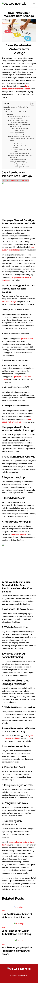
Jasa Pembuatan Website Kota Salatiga (19, 14)
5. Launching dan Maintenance (21, 167)
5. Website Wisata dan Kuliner (21, 153)
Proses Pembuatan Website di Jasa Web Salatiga (21, 156)
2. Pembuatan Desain (19, 161)
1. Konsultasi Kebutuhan (19, 159)
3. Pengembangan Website (20, 163)
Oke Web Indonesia (18, 976)
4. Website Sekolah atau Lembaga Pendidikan (22, 150)
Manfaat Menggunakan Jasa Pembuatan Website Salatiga (19, 121)
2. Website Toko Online (19, 144)
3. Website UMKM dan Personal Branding (21, 146)
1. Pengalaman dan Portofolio (20, 128)
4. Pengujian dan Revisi (19, 165)
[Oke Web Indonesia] (14, 3)
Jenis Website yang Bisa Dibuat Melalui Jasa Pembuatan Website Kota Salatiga (22, 138)
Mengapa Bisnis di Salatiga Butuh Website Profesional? (20, 117)
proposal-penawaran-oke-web (15, 180)
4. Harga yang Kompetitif (20, 134)
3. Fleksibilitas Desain (19, 132)
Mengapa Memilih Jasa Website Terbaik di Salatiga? (20, 125)
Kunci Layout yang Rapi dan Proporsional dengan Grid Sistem (17, 951)
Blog (3, 911)
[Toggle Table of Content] (31, 104)
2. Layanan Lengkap (18, 130)
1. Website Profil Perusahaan (20, 142)
